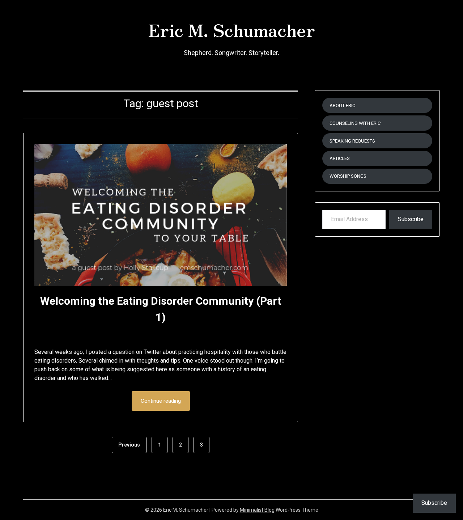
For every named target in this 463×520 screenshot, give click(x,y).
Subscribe (411, 219)
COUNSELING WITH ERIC (355, 123)
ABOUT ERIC (342, 105)
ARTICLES (340, 158)
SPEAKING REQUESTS (352, 141)
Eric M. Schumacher (231, 29)
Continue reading (161, 401)
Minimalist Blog (257, 510)
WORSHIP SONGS (348, 176)
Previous (129, 445)
